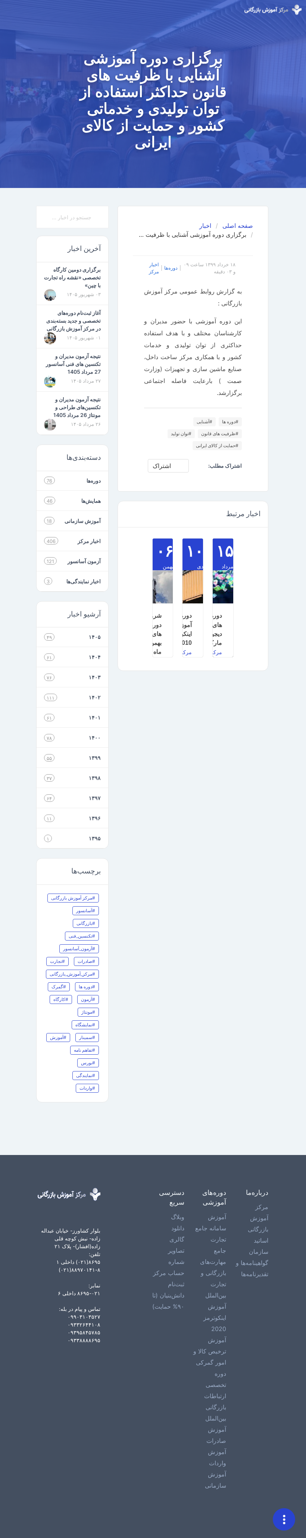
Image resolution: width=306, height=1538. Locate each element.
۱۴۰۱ (95, 717)
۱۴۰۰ (95, 737)
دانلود (177, 1228)
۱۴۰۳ (95, 677)
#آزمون (88, 999)
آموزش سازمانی (83, 521)
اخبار (205, 225)
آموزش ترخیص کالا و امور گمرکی (209, 1351)
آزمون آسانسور (84, 561)
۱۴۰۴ (95, 657)
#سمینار (87, 1037)
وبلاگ (177, 1217)
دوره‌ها (171, 268)
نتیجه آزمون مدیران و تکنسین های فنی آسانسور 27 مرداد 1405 (73, 364)
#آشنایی (204, 421)
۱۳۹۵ (95, 838)
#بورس (88, 1062)
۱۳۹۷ (95, 798)
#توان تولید (181, 433)
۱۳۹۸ (95, 778)
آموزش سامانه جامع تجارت (210, 1228)
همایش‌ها (91, 501)
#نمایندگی (85, 1075)
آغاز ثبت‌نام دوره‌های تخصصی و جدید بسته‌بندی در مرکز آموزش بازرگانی (73, 321)
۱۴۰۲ (95, 697)
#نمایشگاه (85, 1024)
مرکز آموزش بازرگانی (258, 1218)
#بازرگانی (85, 923)
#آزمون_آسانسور (79, 948)
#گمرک (58, 986)
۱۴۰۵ (95, 637)
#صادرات (86, 961)
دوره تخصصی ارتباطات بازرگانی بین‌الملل (215, 1396)
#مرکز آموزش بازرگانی (73, 898)
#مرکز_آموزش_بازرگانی (72, 974)
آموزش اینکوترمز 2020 (214, 1318)
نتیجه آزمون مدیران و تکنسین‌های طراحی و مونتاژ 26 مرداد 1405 (77, 407)
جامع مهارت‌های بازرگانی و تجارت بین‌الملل (213, 1273)
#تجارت (57, 961)
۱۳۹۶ (95, 818)
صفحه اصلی (237, 225)
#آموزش (58, 1037)
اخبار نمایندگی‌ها (83, 581)
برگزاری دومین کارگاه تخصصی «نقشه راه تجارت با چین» (72, 277)
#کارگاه (60, 999)
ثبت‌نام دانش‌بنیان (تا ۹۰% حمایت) (168, 1295)
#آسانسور (85, 910)
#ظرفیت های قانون (219, 433)
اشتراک (162, 466)
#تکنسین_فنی (82, 936)
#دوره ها (230, 421)
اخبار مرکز (154, 268)
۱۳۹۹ (95, 757)
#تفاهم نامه (84, 1050)
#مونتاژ (88, 1012)
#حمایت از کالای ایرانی (217, 445)
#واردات (87, 1088)
